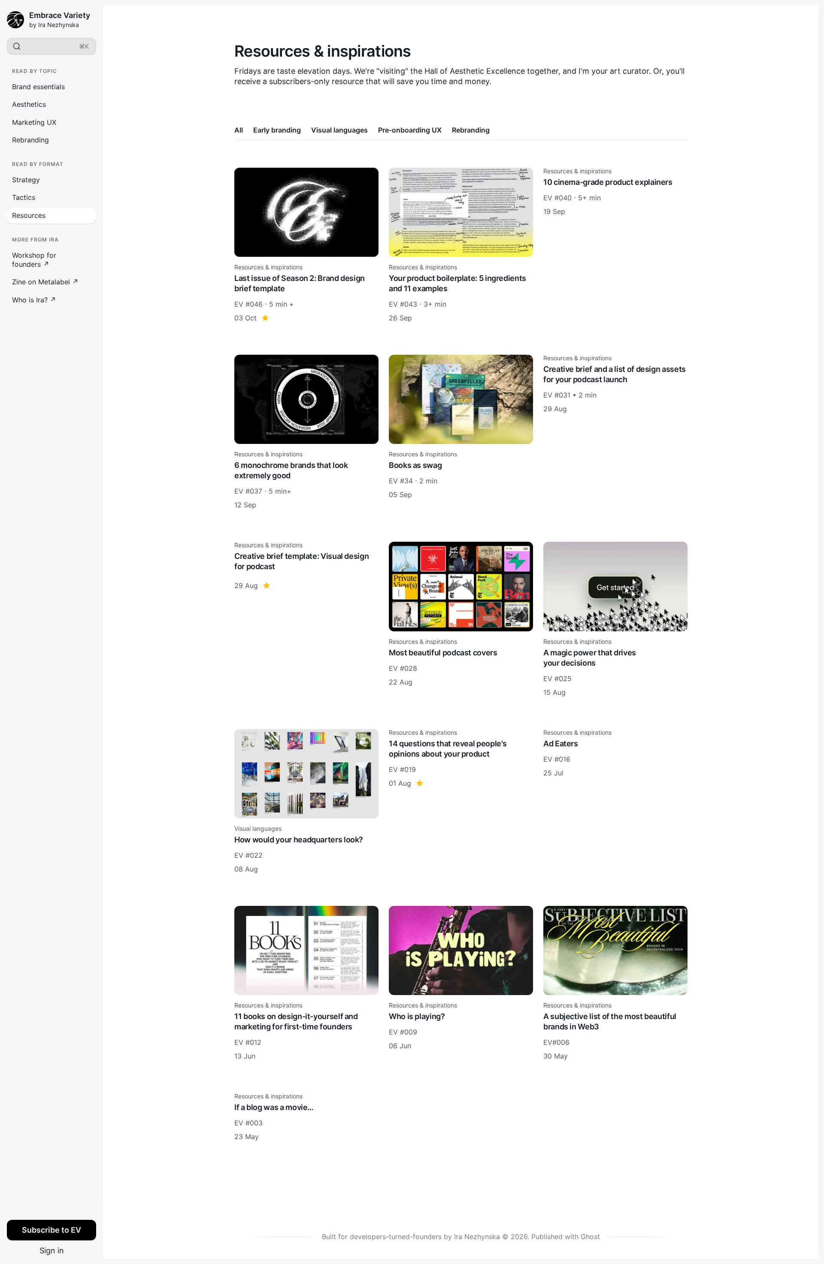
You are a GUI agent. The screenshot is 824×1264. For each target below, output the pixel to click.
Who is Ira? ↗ (34, 300)
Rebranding (30, 140)
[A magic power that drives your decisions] (615, 619)
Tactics (23, 197)
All (238, 130)
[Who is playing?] (461, 983)
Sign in (51, 1250)
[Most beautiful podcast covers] (461, 619)
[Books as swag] (461, 432)
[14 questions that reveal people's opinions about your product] (461, 801)
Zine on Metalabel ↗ (45, 282)
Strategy (26, 179)
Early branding (277, 130)
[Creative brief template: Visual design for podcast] (306, 619)
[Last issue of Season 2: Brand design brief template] (306, 245)
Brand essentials (38, 86)
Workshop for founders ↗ (34, 259)
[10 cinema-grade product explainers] (615, 245)
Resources (28, 215)
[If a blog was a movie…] (306, 1117)
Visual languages (339, 130)
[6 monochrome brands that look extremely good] (306, 432)
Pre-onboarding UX (410, 130)
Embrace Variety (59, 15)
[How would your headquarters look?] (306, 801)
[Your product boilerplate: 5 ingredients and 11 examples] (461, 245)
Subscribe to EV (51, 1229)
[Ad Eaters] (615, 801)
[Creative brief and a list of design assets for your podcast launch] (615, 432)
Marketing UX (34, 122)
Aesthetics (29, 104)
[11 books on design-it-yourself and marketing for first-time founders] (306, 983)
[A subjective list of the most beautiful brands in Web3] (615, 983)
